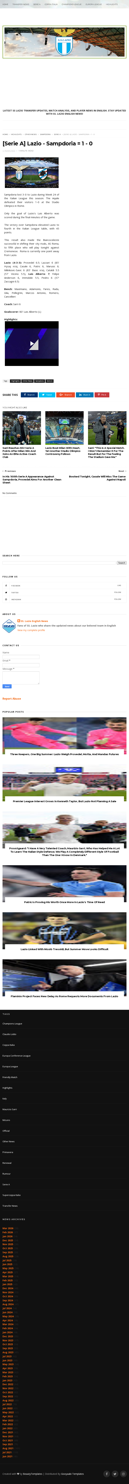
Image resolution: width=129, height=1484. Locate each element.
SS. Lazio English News (34, 621)
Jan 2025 (7, 1284)
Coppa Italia (51, 4)
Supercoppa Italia (11, 1195)
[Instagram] (123, 1474)
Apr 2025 (8, 1272)
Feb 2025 (8, 1280)
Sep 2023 (8, 1348)
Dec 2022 (8, 1384)
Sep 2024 (8, 1300)
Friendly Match (10, 1077)
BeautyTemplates (32, 1473)
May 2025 (8, 1268)
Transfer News (20, 4)
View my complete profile (31, 630)
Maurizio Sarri (10, 1109)
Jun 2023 (7, 1360)
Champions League (71, 4)
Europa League (94, 4)
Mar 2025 (8, 1276)
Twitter (66, 592)
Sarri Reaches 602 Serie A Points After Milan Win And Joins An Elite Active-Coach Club (19, 452)
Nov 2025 (8, 1244)
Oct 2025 (8, 1248)
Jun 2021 (7, 1456)
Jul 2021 (7, 1452)
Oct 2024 (8, 1296)
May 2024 (8, 1316)
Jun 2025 (7, 1264)
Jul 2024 (7, 1308)
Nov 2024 (8, 1292)
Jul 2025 (7, 1260)
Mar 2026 (8, 1228)
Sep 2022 (8, 1396)
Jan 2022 (7, 1428)
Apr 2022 (8, 1416)
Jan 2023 (7, 1380)
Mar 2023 (8, 1372)
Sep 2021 (8, 1444)
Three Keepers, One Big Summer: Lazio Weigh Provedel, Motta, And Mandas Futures (64, 754)
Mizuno (6, 1120)
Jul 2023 (7, 1356)
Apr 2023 (8, 1368)
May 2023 (8, 1364)
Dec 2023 (8, 1336)
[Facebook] (106, 1474)
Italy (5, 1098)
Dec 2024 (8, 1288)
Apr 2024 (8, 1320)
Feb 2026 (8, 1232)
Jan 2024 (7, 1332)
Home (5, 4)
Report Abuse (12, 698)
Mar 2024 (8, 1324)
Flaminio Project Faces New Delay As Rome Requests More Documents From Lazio (64, 996)
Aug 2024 (8, 1304)
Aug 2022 (8, 1400)
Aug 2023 (8, 1352)
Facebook (66, 585)
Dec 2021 (8, 1432)
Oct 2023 (8, 1344)
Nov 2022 (8, 1388)
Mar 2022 (8, 1420)
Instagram (66, 599)
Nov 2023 (8, 1340)
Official (6, 1130)
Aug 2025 (8, 1256)
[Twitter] (115, 1474)
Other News (31, 134)
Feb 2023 (8, 1376)
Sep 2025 (8, 1252)
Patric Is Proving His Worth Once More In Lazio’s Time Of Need (64, 902)
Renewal (7, 1162)
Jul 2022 (7, 1404)
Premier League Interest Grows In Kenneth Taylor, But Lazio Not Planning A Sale (64, 801)
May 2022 (8, 1412)
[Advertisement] (64, 83)
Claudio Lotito (9, 1034)
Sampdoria (45, 134)
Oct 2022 (8, 1392)
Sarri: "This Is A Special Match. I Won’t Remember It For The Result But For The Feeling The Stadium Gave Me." (106, 452)
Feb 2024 (8, 1328)
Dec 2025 (8, 1240)
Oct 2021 (8, 1440)
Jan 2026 (7, 1236)
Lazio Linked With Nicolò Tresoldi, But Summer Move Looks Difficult (64, 949)
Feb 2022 (8, 1424)
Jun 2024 (7, 1312)
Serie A (36, 4)
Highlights (112, 4)
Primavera (8, 1152)
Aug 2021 (8, 1448)
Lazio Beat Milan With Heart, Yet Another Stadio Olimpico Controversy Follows (62, 451)
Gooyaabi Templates (72, 1473)
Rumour (7, 1173)
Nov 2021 (8, 1436)
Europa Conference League (17, 1055)
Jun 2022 (7, 1408)
